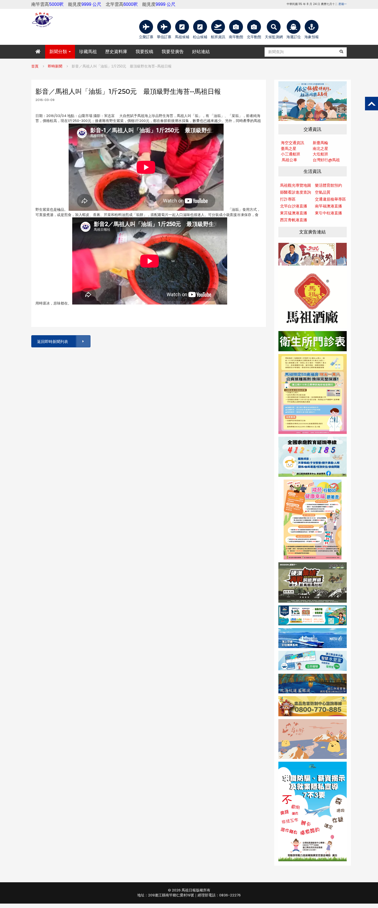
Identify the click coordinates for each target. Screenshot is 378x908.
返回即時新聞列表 (52, 341)
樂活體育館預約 (328, 185)
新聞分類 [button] (58, 51)
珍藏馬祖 (88, 51)
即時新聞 (55, 66)
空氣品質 (322, 192)
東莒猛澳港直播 (293, 213)
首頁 (34, 66)
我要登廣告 (173, 51)
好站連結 (201, 51)
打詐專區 (288, 199)
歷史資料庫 (116, 51)
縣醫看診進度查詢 (295, 192)
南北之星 (320, 148)
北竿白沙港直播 (293, 206)
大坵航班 (320, 154)
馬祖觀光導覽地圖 (295, 185)
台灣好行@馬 (324, 160)
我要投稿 (144, 51)
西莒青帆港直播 (293, 220)
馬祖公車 (289, 160)
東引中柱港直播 (328, 213)
